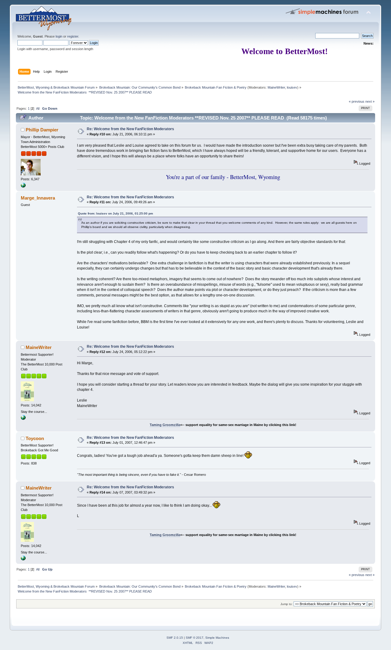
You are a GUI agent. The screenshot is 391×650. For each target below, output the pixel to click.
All (37, 108)
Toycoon (35, 438)
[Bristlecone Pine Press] (23, 418)
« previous (356, 101)
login (59, 36)
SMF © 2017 (194, 637)
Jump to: (286, 604)
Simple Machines (217, 637)
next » (370, 101)
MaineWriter (276, 87)
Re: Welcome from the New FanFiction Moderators (130, 129)
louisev (292, 87)
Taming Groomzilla (165, 425)
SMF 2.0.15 (174, 637)
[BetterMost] (23, 186)
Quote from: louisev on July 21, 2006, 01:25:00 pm (115, 213)
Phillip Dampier (42, 129)
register (72, 36)
